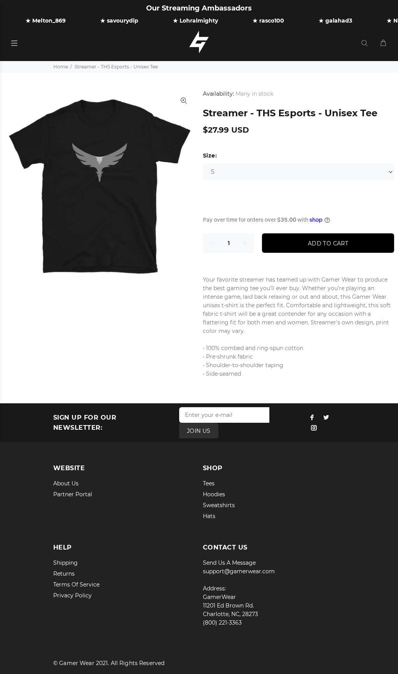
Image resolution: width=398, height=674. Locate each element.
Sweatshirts (219, 505)
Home (60, 67)
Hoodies (214, 494)
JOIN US (199, 430)
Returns (64, 573)
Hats (209, 516)
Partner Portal (72, 494)
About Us (66, 483)
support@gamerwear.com (239, 571)
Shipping (65, 562)
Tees (209, 483)
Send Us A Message (229, 562)
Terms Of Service (76, 584)
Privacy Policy (72, 595)
